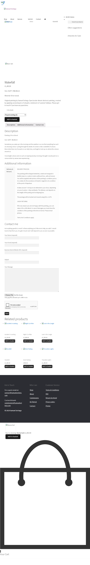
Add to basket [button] (9, 341)
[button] (2, 2)
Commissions (34, 398)
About (12, 19)
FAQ (47, 394)
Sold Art (30, 19)
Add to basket (12, 119)
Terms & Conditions (52, 390)
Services (19, 19)
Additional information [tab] (25, 125)
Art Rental (33, 402)
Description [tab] (11, 125)
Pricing (48, 406)
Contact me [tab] (40, 125)
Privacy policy (50, 402)
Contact (38, 19)
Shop (5, 19)
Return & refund (51, 398)
